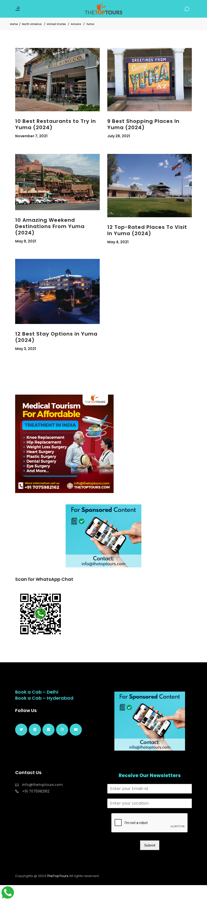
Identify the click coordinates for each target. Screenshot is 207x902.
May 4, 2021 (117, 241)
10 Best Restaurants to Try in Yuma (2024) (55, 124)
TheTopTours (57, 875)
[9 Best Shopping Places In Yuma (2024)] (149, 79)
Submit (149, 845)
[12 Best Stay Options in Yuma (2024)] (57, 291)
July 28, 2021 (118, 136)
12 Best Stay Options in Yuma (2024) (56, 337)
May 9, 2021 (25, 241)
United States (56, 24)
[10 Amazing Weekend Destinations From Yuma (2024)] (57, 182)
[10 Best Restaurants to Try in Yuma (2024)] (57, 79)
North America (32, 24)
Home (14, 24)
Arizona (76, 24)
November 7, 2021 (31, 136)
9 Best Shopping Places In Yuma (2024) (143, 124)
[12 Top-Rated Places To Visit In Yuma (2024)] (149, 185)
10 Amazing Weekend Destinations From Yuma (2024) (50, 226)
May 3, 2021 (25, 348)
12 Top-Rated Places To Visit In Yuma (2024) (147, 230)
